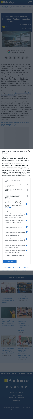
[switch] (27, 184)
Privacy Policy (25, 267)
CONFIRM (10, 261)
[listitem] (16, 181)
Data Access (16, 267)
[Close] (29, 151)
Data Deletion (7, 267)
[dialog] (16, 209)
